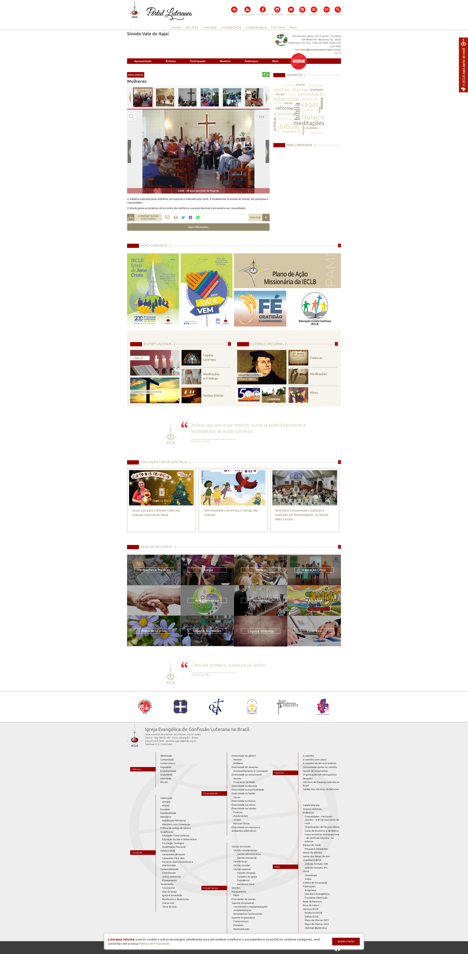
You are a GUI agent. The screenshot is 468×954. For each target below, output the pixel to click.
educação (286, 98)
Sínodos (236, 887)
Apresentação (143, 61)
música (291, 94)
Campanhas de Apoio (173, 854)
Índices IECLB (311, 916)
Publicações (309, 886)
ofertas (300, 84)
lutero (289, 85)
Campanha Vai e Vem (173, 858)
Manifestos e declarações (175, 899)
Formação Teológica (173, 843)
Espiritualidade (168, 813)
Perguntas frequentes (316, 849)
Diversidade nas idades (244, 808)
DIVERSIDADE (231, 27)
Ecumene (165, 809)
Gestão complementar (245, 850)
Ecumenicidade (168, 771)
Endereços (251, 61)
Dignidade (165, 767)
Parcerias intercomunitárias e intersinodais (177, 864)
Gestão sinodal (241, 865)
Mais (275, 61)
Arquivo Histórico (312, 809)
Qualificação (166, 832)
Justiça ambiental (171, 876)
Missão (164, 782)
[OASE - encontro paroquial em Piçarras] (165, 97)
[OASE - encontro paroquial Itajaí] (187, 97)
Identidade (166, 755)
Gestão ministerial (246, 857)
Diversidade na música (243, 801)
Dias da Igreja (169, 891)
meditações (308, 123)
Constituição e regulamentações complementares (250, 908)
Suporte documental (243, 903)
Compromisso (167, 763)
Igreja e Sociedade (172, 895)
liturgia (315, 85)
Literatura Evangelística (317, 894)
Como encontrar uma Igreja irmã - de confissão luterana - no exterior (322, 837)
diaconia (283, 114)
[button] (198, 227)
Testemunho (167, 884)
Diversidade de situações (245, 767)
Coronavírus (168, 887)
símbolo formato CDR (316, 864)
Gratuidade (166, 774)
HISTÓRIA (278, 27)
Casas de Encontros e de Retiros (322, 830)
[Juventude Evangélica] (144, 706)
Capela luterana (311, 805)
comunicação (311, 94)
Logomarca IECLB (312, 860)
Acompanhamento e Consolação (250, 771)
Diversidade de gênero (244, 755)
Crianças (237, 812)
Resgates (308, 778)
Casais (236, 797)
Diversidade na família (243, 793)
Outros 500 (168, 903)
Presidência (243, 880)
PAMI (236, 895)
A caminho (308, 755)
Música (165, 805)
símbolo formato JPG (316, 867)
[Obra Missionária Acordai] (287, 706)
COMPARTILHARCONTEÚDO (148, 217)
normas (278, 103)
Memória (225, 61)
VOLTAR (255, 217)
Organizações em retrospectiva (320, 774)
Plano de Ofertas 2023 (317, 920)
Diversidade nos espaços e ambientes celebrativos (246, 829)
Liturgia (166, 801)
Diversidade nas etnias (244, 804)
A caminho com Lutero (315, 759)
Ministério (165, 817)
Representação (241, 929)
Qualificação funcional (174, 847)
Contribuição (169, 872)
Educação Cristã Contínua (175, 835)
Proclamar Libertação (316, 897)
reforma (284, 108)
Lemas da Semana (312, 852)
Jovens (237, 819)
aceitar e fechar (346, 941)
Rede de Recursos (312, 901)
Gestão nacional (241, 869)
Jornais (237, 778)
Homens (237, 759)
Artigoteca (310, 890)
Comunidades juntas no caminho (320, 767)
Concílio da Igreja (246, 872)
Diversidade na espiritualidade (248, 789)
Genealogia (311, 875)
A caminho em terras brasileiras (319, 763)
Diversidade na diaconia (244, 786)
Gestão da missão (241, 846)
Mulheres (238, 763)
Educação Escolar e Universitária (179, 839)
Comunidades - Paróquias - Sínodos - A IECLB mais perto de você (322, 819)
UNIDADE (210, 27)
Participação (198, 61)
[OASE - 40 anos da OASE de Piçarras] (142, 97)
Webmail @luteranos (316, 928)
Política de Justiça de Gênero (175, 828)
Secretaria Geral (245, 884)
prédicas (310, 99)
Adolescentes (240, 816)
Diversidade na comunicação (247, 774)
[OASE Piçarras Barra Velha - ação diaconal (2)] (209, 97)
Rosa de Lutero (311, 905)
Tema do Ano (169, 906)
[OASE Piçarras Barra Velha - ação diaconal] (254, 97)
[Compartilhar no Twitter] (183, 217)
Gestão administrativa (249, 854)
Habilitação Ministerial (174, 820)
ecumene (316, 89)
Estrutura (238, 925)
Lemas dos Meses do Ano (316, 856)
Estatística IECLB (313, 912)
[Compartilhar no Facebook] (190, 217)
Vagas (308, 879)
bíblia (297, 111)
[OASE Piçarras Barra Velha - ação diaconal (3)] (232, 97)
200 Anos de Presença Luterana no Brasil (321, 784)
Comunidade (167, 759)
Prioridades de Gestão (244, 899)
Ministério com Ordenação (176, 824)
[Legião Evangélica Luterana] (251, 706)
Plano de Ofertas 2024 (317, 924)
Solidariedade (167, 850)
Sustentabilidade (169, 869)
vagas (310, 104)
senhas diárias (290, 89)
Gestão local (240, 861)
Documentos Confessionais (247, 913)
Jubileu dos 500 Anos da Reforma (321, 789)
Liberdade (165, 778)
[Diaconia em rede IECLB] (323, 706)
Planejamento (169, 880)
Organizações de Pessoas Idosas (322, 827)
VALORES (191, 27)
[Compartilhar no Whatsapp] (198, 217)
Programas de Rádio (244, 782)
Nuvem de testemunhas (315, 771)
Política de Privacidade (315, 882)
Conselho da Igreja (247, 876)
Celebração (166, 798)
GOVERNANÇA (256, 27)
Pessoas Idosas (241, 823)
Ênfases (171, 61)
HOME (176, 27)
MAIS (293, 27)
